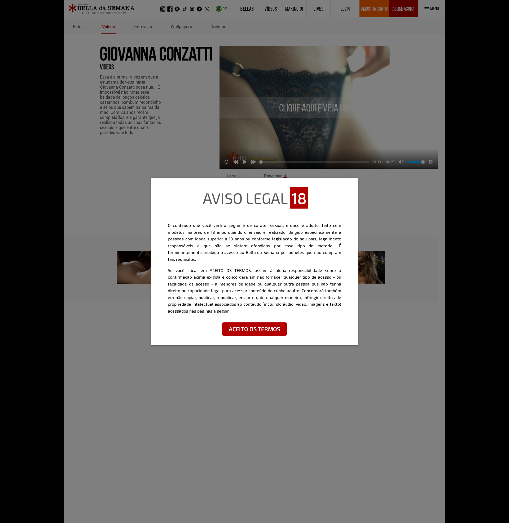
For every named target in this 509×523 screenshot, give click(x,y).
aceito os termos (254, 328)
